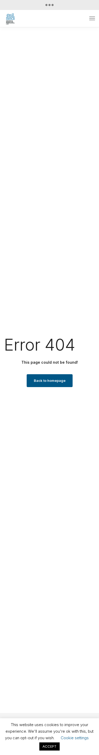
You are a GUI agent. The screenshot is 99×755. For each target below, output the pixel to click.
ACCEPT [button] (49, 746)
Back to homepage (49, 380)
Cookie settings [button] (75, 737)
